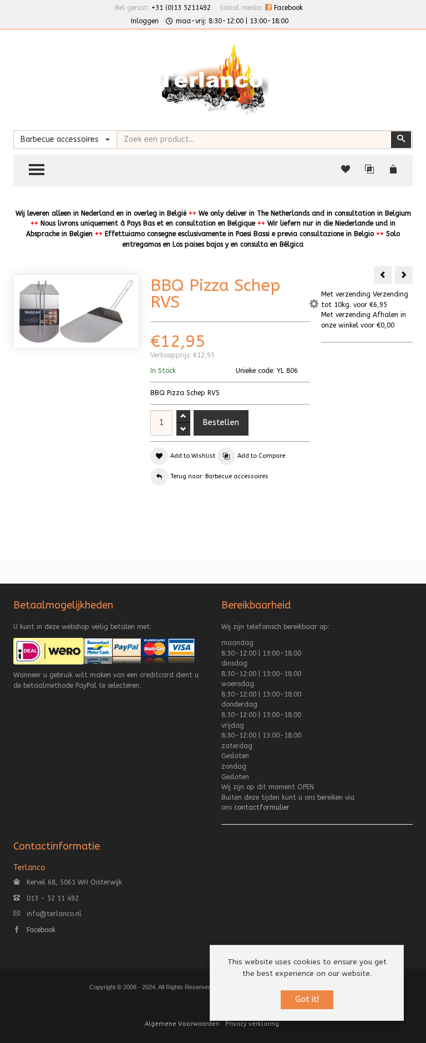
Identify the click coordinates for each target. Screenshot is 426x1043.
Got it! (307, 999)
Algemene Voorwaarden (182, 1023)
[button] (314, 305)
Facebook (287, 8)
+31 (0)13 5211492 (181, 8)
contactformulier (262, 807)
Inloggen (145, 21)
